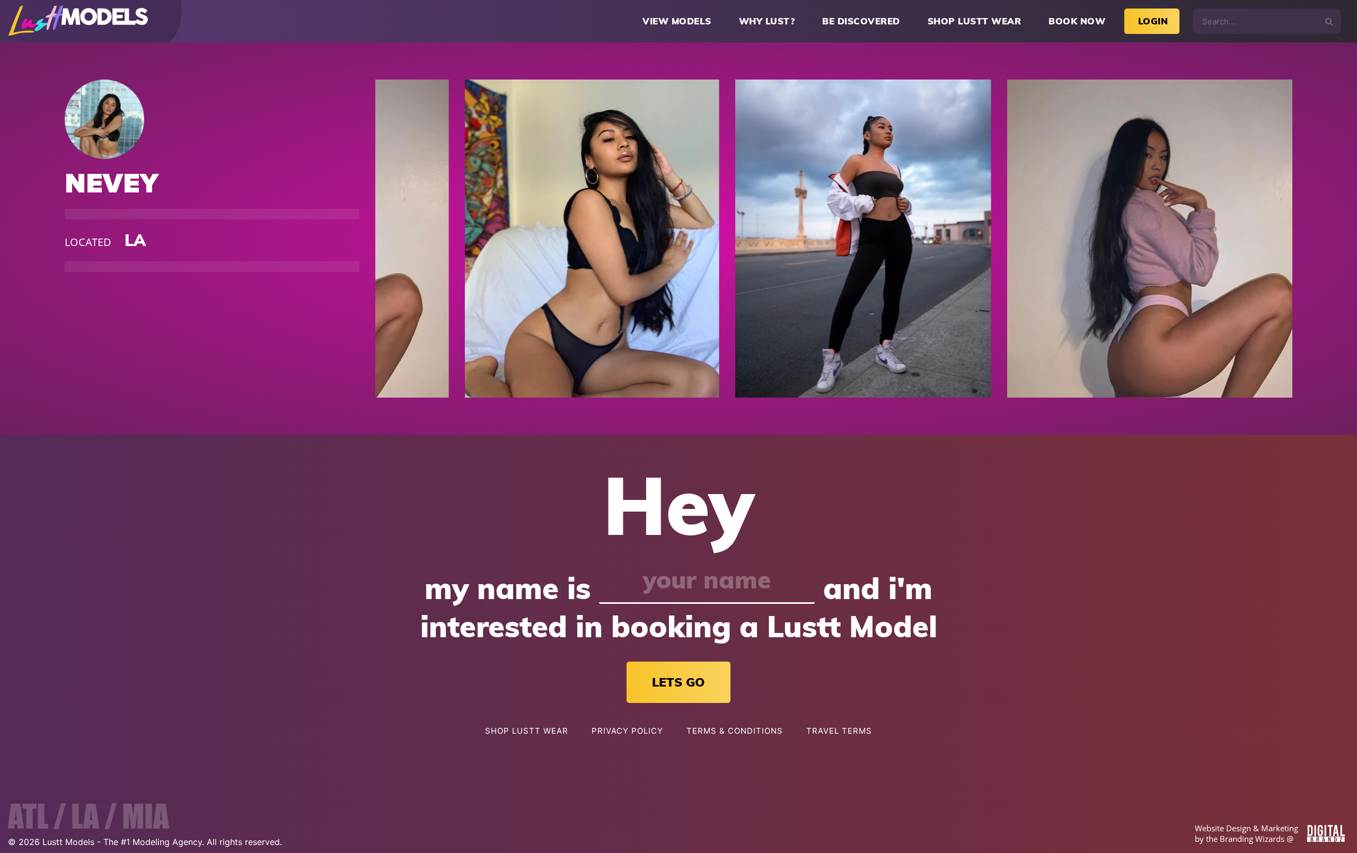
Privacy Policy (627, 731)
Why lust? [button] (767, 21)
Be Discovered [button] (861, 21)
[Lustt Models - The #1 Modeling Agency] (78, 21)
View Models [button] (676, 21)
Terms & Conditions (734, 731)
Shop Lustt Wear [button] (974, 21)
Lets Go (678, 682)
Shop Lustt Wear (526, 731)
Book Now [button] (1076, 21)
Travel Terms (839, 731)
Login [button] (1153, 21)
